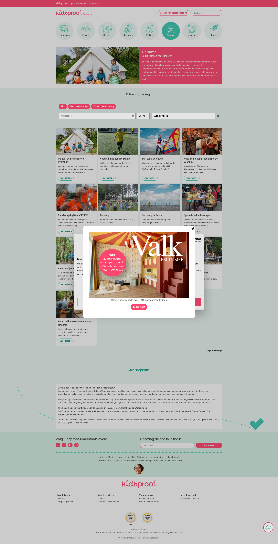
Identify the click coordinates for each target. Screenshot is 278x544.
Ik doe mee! (139, 306)
